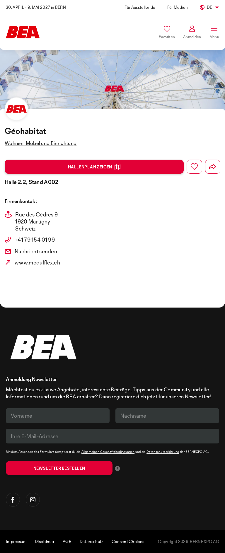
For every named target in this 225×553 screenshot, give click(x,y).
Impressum (16, 541)
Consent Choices (128, 541)
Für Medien (177, 7)
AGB (67, 541)
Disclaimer (44, 541)
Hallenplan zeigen (90, 166)
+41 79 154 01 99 (35, 239)
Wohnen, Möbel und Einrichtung (40, 143)
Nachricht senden (36, 251)
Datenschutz (91, 541)
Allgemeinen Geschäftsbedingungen (107, 452)
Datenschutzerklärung (162, 452)
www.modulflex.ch (37, 262)
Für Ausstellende (140, 7)
